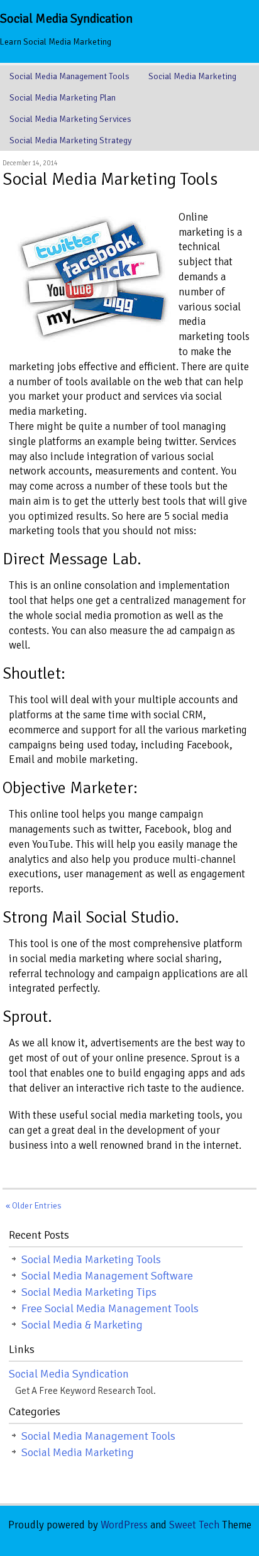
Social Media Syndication (66, 18)
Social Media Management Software (107, 1276)
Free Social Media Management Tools (110, 1308)
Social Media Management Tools (69, 76)
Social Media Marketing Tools (110, 179)
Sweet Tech (194, 1524)
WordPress (124, 1524)
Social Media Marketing (192, 76)
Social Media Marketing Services (70, 119)
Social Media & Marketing (82, 1325)
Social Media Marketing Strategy (70, 140)
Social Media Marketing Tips (89, 1292)
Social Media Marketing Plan (62, 97)
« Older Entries (34, 1205)
